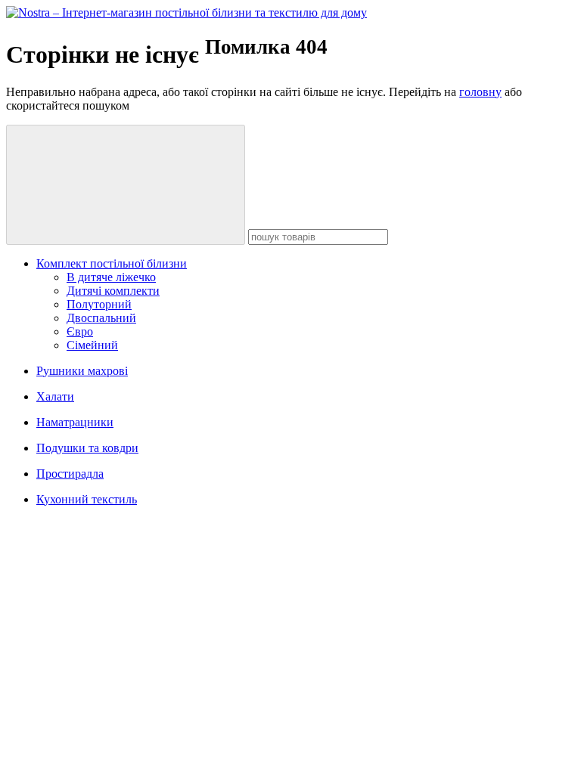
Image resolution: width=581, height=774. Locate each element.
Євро (80, 331)
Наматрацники (74, 422)
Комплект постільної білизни (111, 263)
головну (480, 91)
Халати (55, 396)
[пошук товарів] (125, 185)
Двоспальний (101, 317)
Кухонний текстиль (86, 499)
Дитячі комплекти (113, 290)
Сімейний (92, 345)
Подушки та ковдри (87, 447)
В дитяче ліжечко (111, 277)
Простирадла (70, 473)
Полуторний (99, 304)
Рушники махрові (82, 370)
